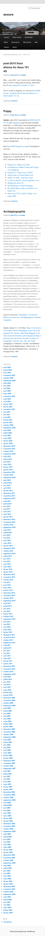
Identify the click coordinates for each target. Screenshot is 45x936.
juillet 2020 (7, 433)
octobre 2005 (8, 829)
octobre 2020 (8, 425)
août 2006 (7, 802)
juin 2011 (6, 650)
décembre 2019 (9, 446)
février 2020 (7, 441)
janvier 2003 (8, 912)
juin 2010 (6, 682)
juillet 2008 (7, 742)
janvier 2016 (8, 545)
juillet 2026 (7, 370)
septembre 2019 (9, 454)
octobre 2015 (8, 551)
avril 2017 (7, 511)
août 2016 (7, 530)
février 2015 (7, 569)
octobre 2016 (8, 524)
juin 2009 (6, 713)
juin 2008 (6, 745)
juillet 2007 (7, 774)
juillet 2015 (7, 556)
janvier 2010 (8, 695)
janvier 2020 (8, 443)
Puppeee (15, 122)
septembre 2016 (9, 527)
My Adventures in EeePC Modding (20, 185)
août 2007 (7, 771)
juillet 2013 (7, 606)
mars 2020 (7, 438)
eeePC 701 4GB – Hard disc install (20, 177)
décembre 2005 (9, 823)
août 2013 (7, 603)
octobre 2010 (8, 671)
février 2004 (7, 881)
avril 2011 (7, 656)
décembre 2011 (9, 635)
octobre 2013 (8, 598)
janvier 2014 (8, 590)
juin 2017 (6, 506)
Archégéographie (14, 211)
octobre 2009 (8, 703)
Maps (6, 42)
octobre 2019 (8, 451)
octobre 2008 (8, 734)
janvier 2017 (8, 517)
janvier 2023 (8, 404)
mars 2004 (7, 878)
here (4, 128)
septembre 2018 (9, 477)
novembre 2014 (9, 577)
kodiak (23, 75)
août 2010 (7, 677)
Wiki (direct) (27, 42)
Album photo (17, 37)
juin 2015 (6, 558)
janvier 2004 (8, 884)
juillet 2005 (7, 836)
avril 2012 (7, 627)
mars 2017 (7, 514)
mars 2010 (7, 690)
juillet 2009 (7, 711)
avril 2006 (7, 813)
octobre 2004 (8, 860)
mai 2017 (6, 509)
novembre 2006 (9, 795)
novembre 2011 (9, 637)
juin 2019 (6, 462)
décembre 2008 (9, 729)
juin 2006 (6, 808)
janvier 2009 (8, 726)
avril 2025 (7, 391)
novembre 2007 (9, 763)
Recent (6, 47)
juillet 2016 (7, 532)
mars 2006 (7, 816)
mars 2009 (7, 721)
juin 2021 (6, 412)
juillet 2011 (7, 648)
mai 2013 (6, 611)
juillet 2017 (7, 504)
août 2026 (7, 367)
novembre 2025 (9, 375)
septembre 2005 (9, 831)
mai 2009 (6, 716)
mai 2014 (6, 582)
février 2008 (7, 755)
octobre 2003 (8, 891)
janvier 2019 (8, 469)
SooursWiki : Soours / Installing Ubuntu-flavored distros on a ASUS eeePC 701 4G (22, 93)
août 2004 (7, 865)
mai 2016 (6, 538)
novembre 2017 (9, 496)
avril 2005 (7, 844)
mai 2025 (6, 388)
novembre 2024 (9, 396)
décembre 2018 (9, 472)
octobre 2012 (8, 616)
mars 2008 (7, 753)
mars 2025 (7, 393)
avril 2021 (7, 417)
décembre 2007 (9, 760)
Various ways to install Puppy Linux (20, 175)
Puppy (7, 111)
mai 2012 (6, 624)
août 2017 (7, 501)
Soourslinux (15, 42)
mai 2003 (6, 905)
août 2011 (7, 645)
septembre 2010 (9, 674)
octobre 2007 (8, 766)
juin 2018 (6, 485)
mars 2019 (7, 464)
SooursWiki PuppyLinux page (17, 146)
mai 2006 (6, 810)
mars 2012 (7, 629)
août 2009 (7, 708)
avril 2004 (7, 876)
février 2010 (7, 692)
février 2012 (7, 632)
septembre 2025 (9, 380)
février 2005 (7, 850)
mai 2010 (6, 684)
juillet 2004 (7, 868)
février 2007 (7, 787)
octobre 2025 (8, 378)
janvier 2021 (8, 422)
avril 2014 (7, 585)
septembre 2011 (9, 642)
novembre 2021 (9, 409)
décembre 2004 (9, 855)
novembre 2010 (9, 669)
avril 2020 (7, 435)
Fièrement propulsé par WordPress (22, 931)
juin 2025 (6, 385)
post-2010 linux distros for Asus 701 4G (16, 67)
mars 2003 (7, 907)
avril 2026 (7, 372)
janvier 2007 (8, 789)
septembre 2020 (9, 427)
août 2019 (7, 456)
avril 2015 (7, 564)
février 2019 (7, 467)
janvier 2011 (8, 663)
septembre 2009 (9, 705)
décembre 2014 (9, 574)
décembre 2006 (9, 792)
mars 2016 (7, 543)
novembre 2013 (9, 595)
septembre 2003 (9, 894)
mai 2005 (6, 842)
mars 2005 (7, 847)
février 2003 (7, 910)
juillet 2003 (7, 899)
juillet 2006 (7, 805)
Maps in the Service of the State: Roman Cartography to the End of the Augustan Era (22, 330)
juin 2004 (6, 870)
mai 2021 (6, 414)
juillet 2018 (7, 483)
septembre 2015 (9, 553)
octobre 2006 (8, 797)
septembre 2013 (9, 600)
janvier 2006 (8, 821)
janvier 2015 (8, 572)
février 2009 (7, 724)
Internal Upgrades (28, 180)
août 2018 (7, 480)
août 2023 (7, 399)
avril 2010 (7, 687)
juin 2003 (6, 902)
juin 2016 (6, 535)
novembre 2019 (9, 448)
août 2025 (7, 383)
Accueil (6, 37)
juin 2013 (6, 608)
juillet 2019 (7, 459)
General (15, 101)
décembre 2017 (9, 493)
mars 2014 (7, 587)
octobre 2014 (8, 579)
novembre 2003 (9, 889)
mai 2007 (6, 779)
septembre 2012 (9, 619)
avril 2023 (7, 401)
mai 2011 (6, 653)
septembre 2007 (9, 768)
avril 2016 (7, 540)
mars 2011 (7, 658)
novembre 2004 (9, 857)
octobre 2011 (8, 640)
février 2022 (7, 406)
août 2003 (7, 897)
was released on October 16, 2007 (21, 85)
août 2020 (7, 430)
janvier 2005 (8, 852)
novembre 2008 (9, 732)
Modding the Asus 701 (16, 183)
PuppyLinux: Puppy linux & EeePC (20, 172)
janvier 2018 (8, 490)
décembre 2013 (9, 593)
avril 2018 (7, 488)
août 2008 (7, 739)
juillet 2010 (7, 679)
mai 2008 (6, 747)
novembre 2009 (9, 700)
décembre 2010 (9, 666)
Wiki (36, 42)
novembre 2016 (9, 522)
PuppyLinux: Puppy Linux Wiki (19, 164)
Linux (37, 180)
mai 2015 (6, 561)
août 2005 (7, 834)
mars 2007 (7, 784)
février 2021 (7, 420)
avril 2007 (7, 781)
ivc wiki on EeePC (14, 180)
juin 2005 (6, 839)
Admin (14, 47)
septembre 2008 (9, 737)
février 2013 (7, 614)
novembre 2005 (9, 826)
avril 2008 (7, 750)
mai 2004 (6, 873)
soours (8, 14)
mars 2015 (7, 566)
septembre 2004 (9, 863)
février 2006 (7, 818)
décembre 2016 (9, 519)
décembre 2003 (9, 886)
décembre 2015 (9, 548)
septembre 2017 (9, 498)
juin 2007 (6, 776)
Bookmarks (28, 37)
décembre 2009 (9, 697)
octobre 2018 (8, 475)
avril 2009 (7, 718)
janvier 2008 (8, 758)
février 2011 (7, 661)
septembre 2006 (9, 800)
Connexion (7, 922)
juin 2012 (6, 621)
